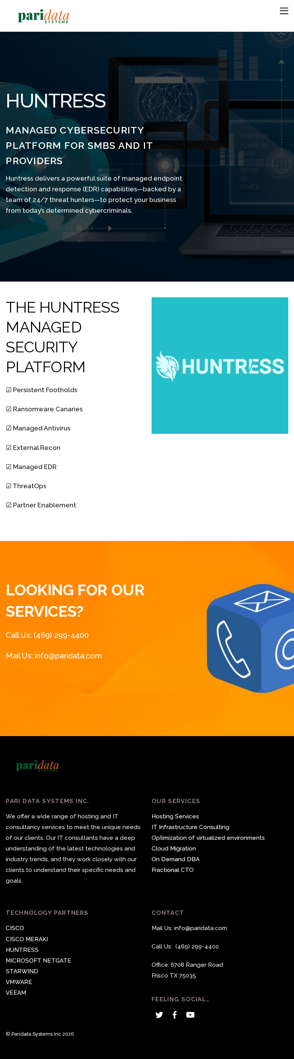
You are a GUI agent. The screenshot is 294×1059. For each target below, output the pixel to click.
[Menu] (284, 10)
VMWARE (19, 982)
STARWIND (22, 971)
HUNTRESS (22, 950)
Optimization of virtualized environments (208, 837)
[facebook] (174, 1014)
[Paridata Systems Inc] (44, 21)
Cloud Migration (174, 848)
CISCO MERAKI (27, 939)
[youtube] (190, 1014)
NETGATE (57, 960)
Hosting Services (175, 816)
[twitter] (159, 1014)
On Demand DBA (175, 859)
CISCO (15, 928)
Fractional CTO (173, 870)
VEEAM (16, 992)
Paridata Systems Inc (36, 1034)
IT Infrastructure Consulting (190, 827)
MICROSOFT (23, 960)
